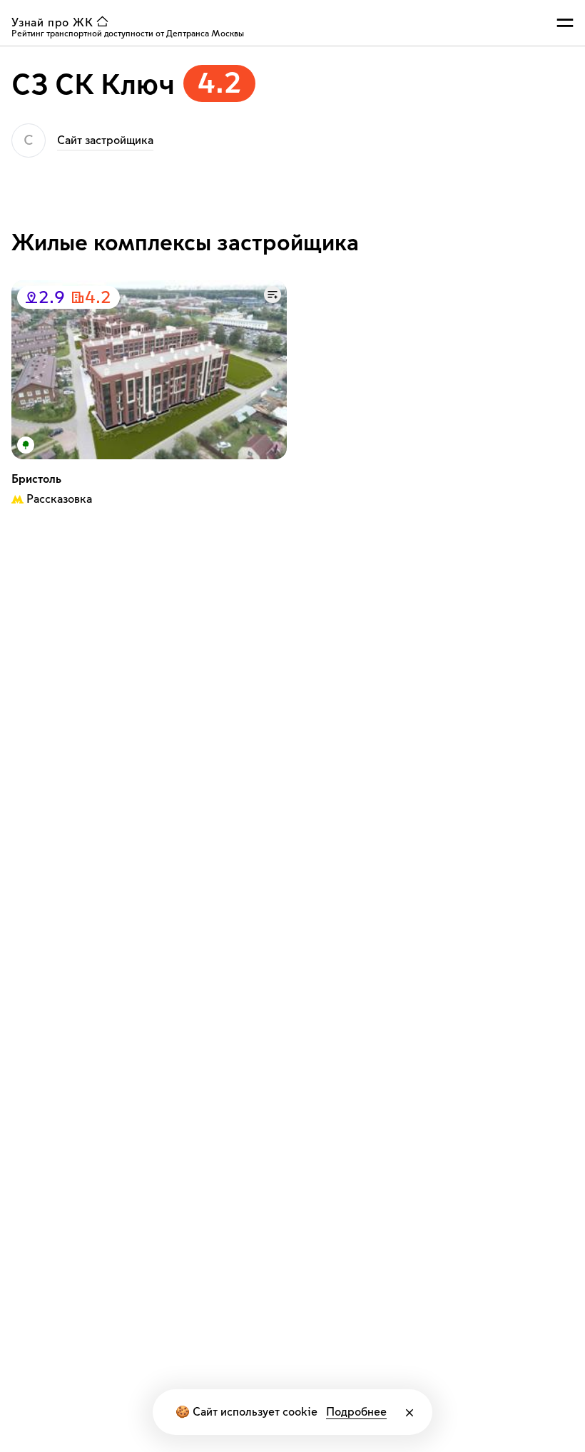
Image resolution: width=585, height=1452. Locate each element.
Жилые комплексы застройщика (185, 243)
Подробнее (356, 1412)
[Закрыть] (409, 1412)
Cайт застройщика (105, 140)
